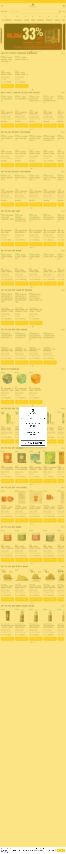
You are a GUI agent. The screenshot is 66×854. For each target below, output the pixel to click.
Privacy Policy (4, 852)
